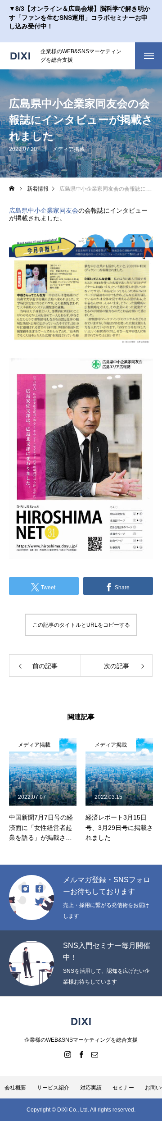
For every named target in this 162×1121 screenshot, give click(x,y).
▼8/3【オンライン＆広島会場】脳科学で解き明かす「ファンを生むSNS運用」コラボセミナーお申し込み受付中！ (79, 17)
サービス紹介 (53, 1088)
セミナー (123, 1088)
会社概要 (15, 1088)
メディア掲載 (68, 149)
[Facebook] (81, 1054)
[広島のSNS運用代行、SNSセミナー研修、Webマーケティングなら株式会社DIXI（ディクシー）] (20, 56)
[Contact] (94, 1054)
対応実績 (91, 1088)
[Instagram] (67, 1054)
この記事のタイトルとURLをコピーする (81, 625)
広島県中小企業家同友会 (43, 210)
